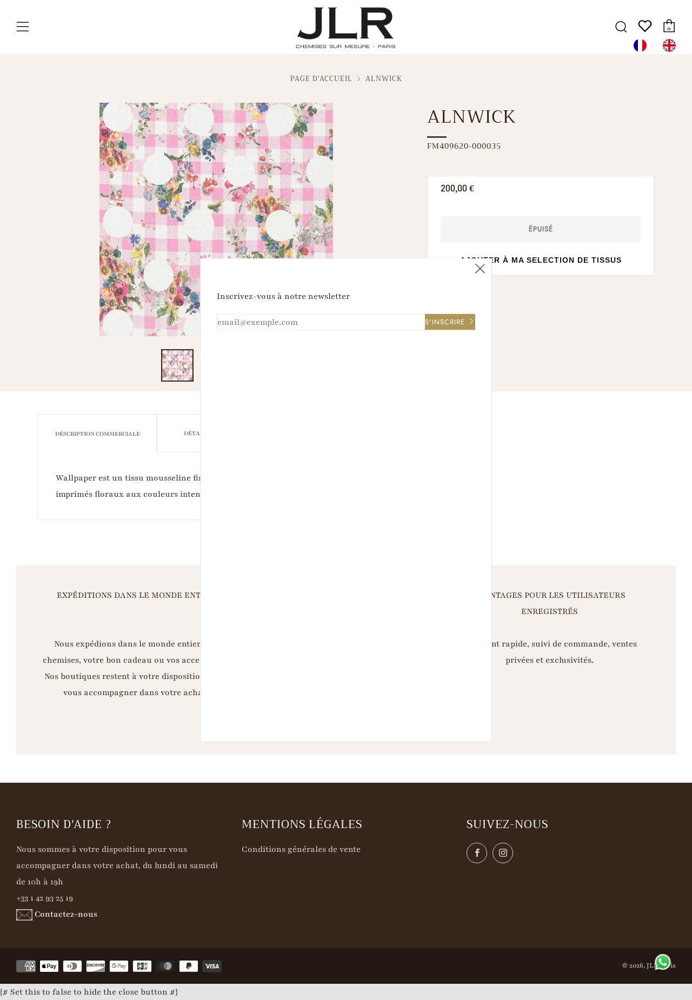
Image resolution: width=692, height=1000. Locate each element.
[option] (672, 45)
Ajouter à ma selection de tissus (541, 260)
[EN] (672, 45)
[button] (177, 365)
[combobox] (642, 45)
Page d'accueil (321, 79)
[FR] (642, 45)
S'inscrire (445, 322)
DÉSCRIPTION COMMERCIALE (97, 434)
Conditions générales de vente (301, 849)
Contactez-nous (66, 914)
